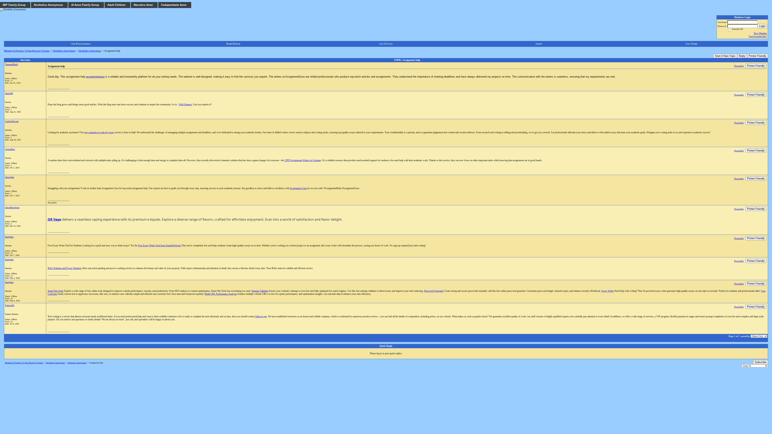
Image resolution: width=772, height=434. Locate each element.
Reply (742, 55)
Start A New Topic (725, 55)
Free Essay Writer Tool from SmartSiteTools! (160, 245)
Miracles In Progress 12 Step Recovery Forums (26, 50)
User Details (691, 43)
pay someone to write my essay (99, 132)
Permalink (739, 66)
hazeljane (9, 236)
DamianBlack (11, 64)
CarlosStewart (11, 121)
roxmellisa (10, 149)
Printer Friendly (757, 55)
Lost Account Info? (758, 36)
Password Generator (433, 291)
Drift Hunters (185, 104)
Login (762, 26)
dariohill (9, 93)
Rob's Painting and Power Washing (64, 268)
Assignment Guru (298, 188)
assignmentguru (95, 76)
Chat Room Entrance (80, 43)
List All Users (386, 43)
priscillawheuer (12, 207)
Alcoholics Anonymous (64, 50)
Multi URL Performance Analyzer (221, 294)
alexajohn (9, 177)
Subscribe (760, 362)
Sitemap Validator (260, 291)
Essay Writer (608, 291)
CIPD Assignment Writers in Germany (302, 160)
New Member (760, 33)
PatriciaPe (9, 305)
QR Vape (54, 219)
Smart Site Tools (55, 291)
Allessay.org (261, 316)
